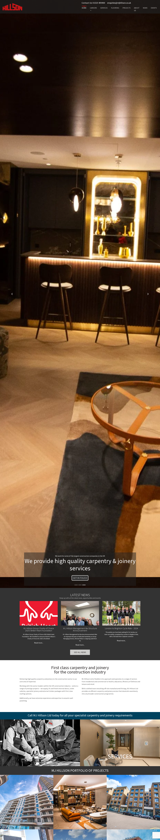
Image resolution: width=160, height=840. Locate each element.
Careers (93, 8)
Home (84, 8)
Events (154, 8)
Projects (127, 8)
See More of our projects (80, 577)
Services (104, 8)
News (145, 8)
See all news (80, 652)
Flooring (115, 8)
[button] (12, 294)
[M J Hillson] (12, 6)
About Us (136, 9)
